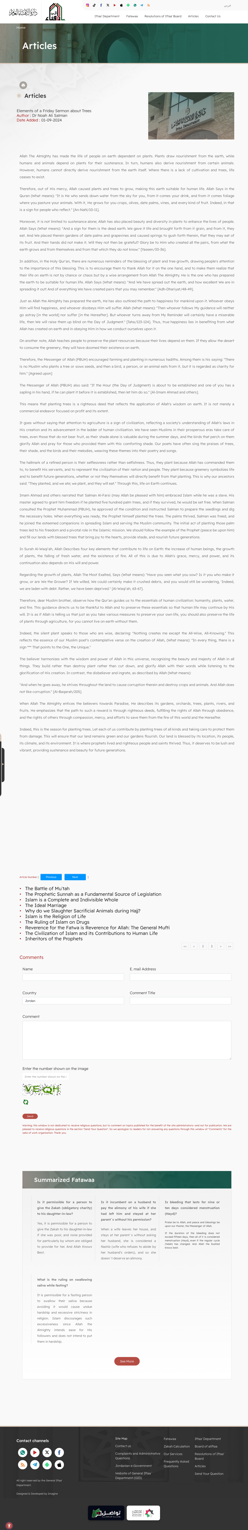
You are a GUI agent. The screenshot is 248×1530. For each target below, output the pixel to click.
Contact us (123, 1446)
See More (127, 1361)
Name (27, 969)
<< (185, 946)
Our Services (173, 1454)
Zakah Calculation (177, 1446)
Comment (31, 1016)
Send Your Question (209, 1474)
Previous (51, 877)
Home (20, 27)
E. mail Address (143, 969)
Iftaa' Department (208, 1439)
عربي (227, 5)
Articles (200, 1466)
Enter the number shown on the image (55, 1068)
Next (75, 877)
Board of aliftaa (206, 1446)
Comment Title (142, 992)
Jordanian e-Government (133, 1466)
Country (29, 992)
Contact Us (212, 16)
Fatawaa (170, 1439)
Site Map (121, 1438)
